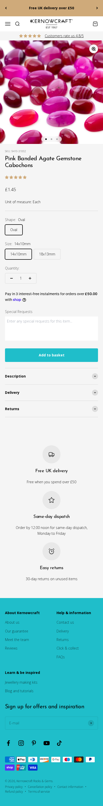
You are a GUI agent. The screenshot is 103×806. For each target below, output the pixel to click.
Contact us (65, 622)
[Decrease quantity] (11, 278)
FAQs (60, 657)
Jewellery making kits (21, 682)
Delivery (62, 631)
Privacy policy (14, 787)
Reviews (11, 648)
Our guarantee (16, 631)
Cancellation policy (40, 787)
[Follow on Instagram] (21, 743)
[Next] (97, 8)
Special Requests (18, 311)
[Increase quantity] (30, 278)
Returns (62, 639)
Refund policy (14, 791)
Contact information (70, 787)
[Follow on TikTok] (59, 743)
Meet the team (17, 639)
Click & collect (67, 648)
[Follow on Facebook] (8, 743)
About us (12, 622)
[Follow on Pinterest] (33, 743)
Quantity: (12, 268)
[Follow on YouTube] (46, 743)
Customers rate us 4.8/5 (64, 35)
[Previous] (6, 8)
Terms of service (39, 791)
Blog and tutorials (19, 690)
